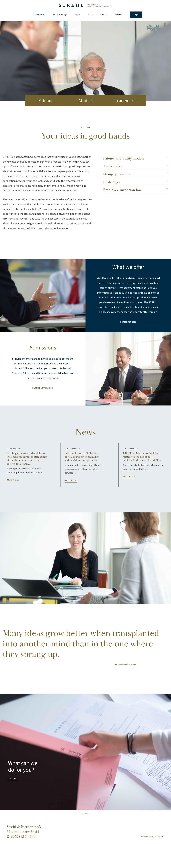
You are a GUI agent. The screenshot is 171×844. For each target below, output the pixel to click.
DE (116, 14)
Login (136, 14)
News (90, 14)
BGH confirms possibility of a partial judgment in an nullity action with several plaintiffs (82, 457)
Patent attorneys (60, 14)
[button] (167, 156)
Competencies (128, 322)
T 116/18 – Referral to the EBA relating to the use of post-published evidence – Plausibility (142, 457)
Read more (13, 480)
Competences (39, 14)
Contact (103, 14)
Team (77, 14)
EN (120, 14)
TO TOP (85, 814)
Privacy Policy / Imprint (152, 836)
